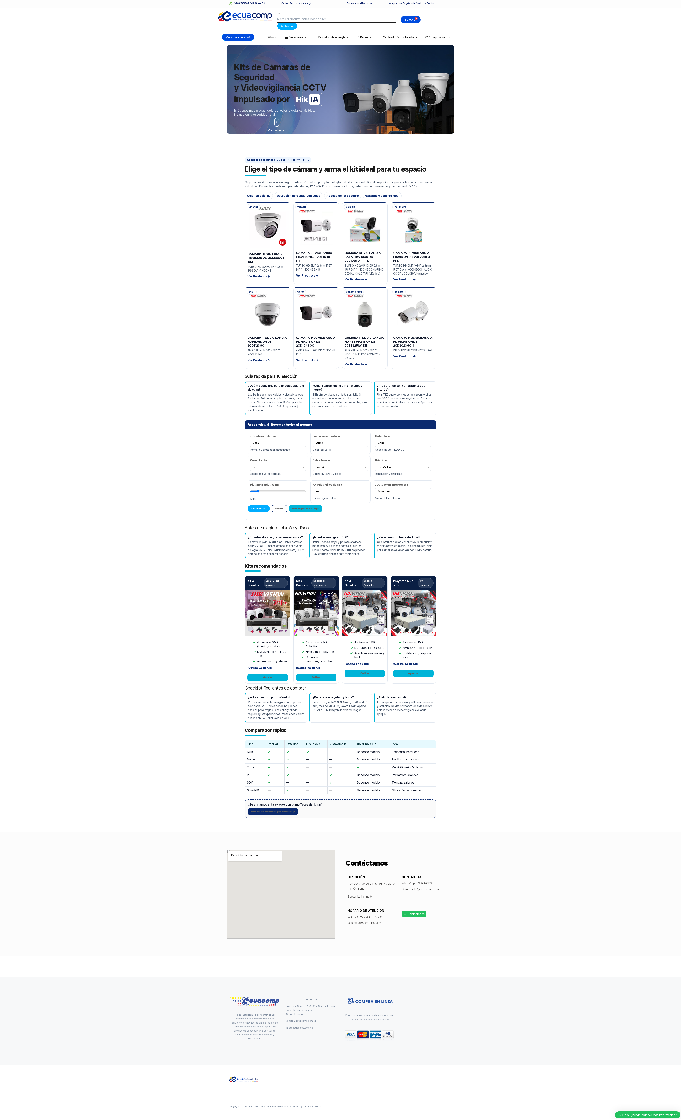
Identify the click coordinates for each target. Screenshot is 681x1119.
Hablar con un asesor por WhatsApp (273, 811)
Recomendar (259, 508)
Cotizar (267, 677)
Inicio (273, 37)
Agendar (413, 673)
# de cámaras (322, 460)
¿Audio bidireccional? (327, 484)
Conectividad (259, 460)
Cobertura (382, 436)
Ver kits (279, 508)
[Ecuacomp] (244, 1079)
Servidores (296, 37)
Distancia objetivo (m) (265, 484)
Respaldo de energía (331, 37)
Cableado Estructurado (398, 37)
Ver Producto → (258, 276)
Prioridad (381, 460)
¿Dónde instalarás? (263, 436)
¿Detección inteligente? (391, 484)
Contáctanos (416, 914)
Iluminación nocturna (327, 436)
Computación (438, 37)
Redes (364, 37)
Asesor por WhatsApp (305, 508)
